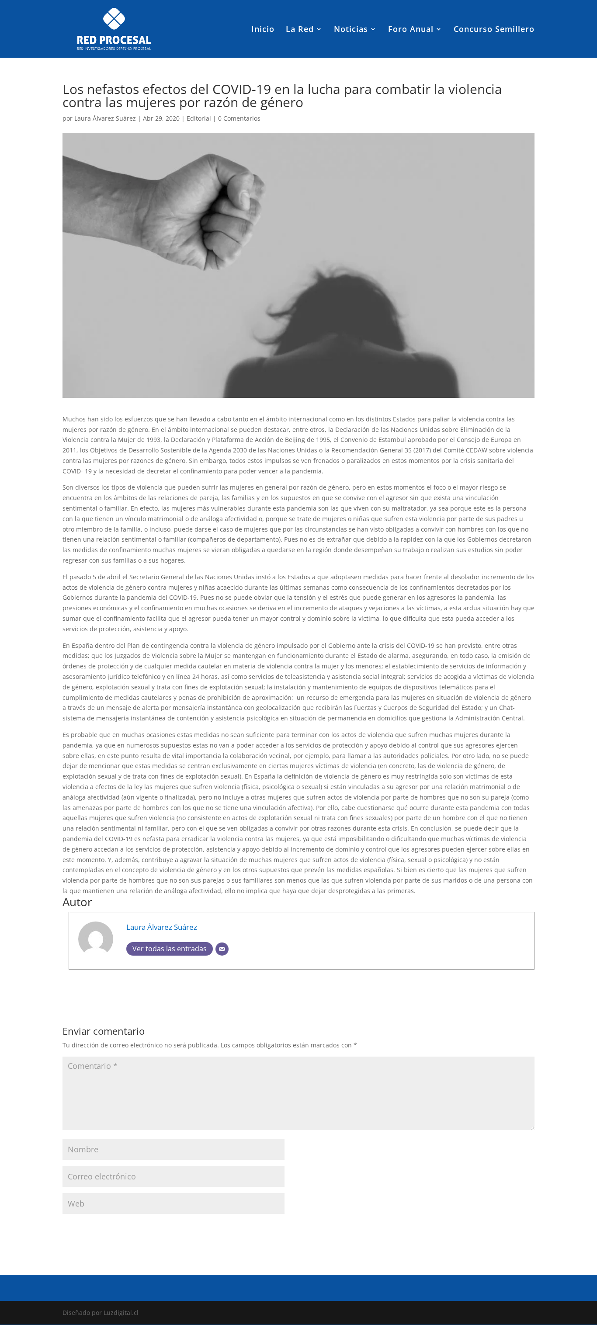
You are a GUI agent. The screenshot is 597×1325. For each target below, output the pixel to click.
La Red (300, 30)
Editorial (199, 118)
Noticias (351, 30)
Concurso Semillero (494, 30)
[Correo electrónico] (222, 949)
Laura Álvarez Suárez (105, 118)
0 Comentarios (239, 118)
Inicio (262, 30)
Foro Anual (411, 30)
